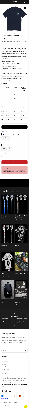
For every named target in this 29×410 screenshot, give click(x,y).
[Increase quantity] (9, 156)
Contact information (22, 404)
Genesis (17, 245)
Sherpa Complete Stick (21, 215)
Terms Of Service (5, 369)
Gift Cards (4, 359)
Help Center (4, 361)
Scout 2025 (4, 245)
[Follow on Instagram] (6, 391)
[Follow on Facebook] (2, 391)
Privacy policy (4, 404)
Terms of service (12, 404)
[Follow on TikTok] (14, 391)
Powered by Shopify (17, 402)
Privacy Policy (4, 366)
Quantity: (3, 153)
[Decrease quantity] (3, 156)
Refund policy (6, 405)
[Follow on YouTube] (10, 391)
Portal (3, 273)
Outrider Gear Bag (20, 273)
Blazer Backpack (5, 301)
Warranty (3, 364)
